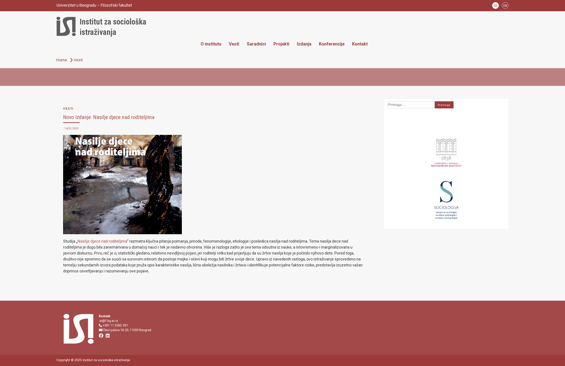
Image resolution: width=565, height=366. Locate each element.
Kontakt (360, 44)
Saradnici (256, 44)
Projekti (281, 44)
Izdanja (304, 44)
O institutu (211, 44)
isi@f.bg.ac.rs (108, 321)
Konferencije (332, 44)
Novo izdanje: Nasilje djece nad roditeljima (108, 117)
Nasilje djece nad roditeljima (102, 241)
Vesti (234, 44)
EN (505, 6)
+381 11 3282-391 (115, 325)
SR (495, 6)
